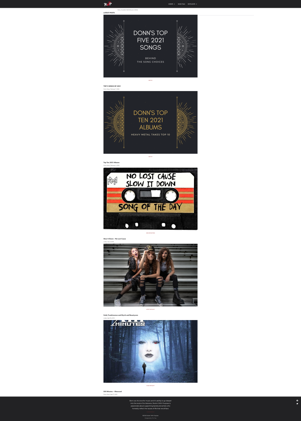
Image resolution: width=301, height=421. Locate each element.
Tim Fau (154, 418)
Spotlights (191, 4)
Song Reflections (150, 233)
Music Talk (181, 4)
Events (171, 4)
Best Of (150, 80)
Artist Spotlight (150, 309)
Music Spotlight (150, 385)
